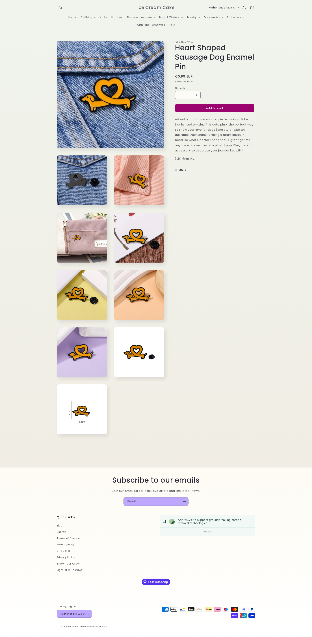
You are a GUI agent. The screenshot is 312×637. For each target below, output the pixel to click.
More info (207, 532)
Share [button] (182, 169)
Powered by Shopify (96, 626)
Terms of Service (68, 538)
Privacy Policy (66, 557)
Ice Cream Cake (75, 626)
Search (61, 532)
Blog (59, 525)
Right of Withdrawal (70, 570)
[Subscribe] (184, 501)
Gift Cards (64, 551)
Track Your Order (68, 563)
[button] (61, 8)
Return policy (66, 544)
